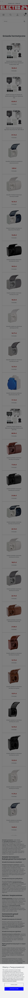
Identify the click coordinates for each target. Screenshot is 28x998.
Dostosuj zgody (14, 984)
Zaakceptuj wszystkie (14, 988)
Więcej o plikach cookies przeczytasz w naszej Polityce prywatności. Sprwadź (12, 980)
